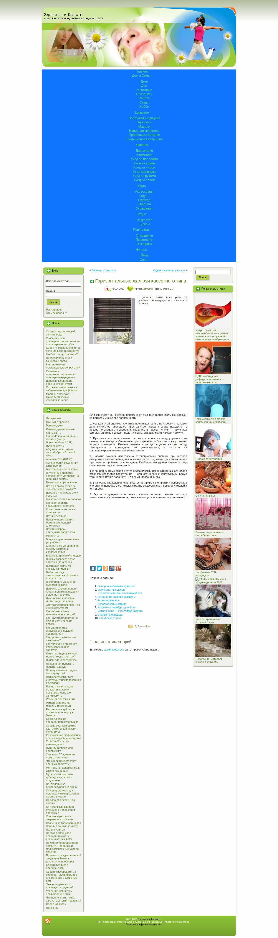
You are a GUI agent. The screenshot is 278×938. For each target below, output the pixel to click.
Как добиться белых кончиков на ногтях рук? (60, 613)
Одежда (144, 200)
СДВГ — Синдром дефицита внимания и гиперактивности (209, 379)
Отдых (142, 214)
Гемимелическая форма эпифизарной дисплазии (210, 421)
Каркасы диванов (108, 600)
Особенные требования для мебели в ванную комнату (63, 825)
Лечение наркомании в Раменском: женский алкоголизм (60, 522)
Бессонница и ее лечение (62, 469)
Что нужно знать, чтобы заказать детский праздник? (63, 899)
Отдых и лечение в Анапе (169, 270)
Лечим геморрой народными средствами (61, 531)
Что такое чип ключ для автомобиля (120, 593)
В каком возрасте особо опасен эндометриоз (60, 561)
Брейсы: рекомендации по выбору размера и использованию (62, 548)
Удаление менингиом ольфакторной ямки (59, 893)
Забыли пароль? (56, 313)
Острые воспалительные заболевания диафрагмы (61, 389)
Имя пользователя (57, 281)
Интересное (53, 418)
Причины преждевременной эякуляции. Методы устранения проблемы (63, 858)
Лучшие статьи (55, 446)
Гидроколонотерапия (208, 459)
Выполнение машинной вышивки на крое (61, 583)
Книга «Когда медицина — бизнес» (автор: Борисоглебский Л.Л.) (62, 439)
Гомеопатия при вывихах (61, 482)
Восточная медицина (144, 118)
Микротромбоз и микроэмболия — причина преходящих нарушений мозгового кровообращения (212, 335)
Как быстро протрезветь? (62, 354)
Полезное (52, 907)
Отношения (144, 235)
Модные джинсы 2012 (209, 582)
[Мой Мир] (111, 568)
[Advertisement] (138, 377)
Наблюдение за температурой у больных (61, 786)
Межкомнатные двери (111, 589)
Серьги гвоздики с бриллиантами (57, 867)
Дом (144, 85)
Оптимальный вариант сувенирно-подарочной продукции (60, 809)
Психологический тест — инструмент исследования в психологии (63, 680)
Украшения (144, 208)
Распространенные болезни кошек (207, 621)
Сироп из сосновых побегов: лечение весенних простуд (63, 349)
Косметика (144, 155)
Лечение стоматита (104, 270)
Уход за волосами (144, 159)
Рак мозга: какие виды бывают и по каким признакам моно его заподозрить (59, 691)
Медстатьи (53, 535)
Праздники (144, 94)
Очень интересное (57, 422)
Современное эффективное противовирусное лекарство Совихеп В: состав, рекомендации (63, 740)
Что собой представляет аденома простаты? (61, 763)
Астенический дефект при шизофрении (62, 464)
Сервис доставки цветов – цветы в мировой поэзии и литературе (62, 728)
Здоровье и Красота (64, 14)
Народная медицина (144, 130)
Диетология (144, 150)
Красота (142, 145)
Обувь (144, 196)
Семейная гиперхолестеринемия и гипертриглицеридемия (61, 374)
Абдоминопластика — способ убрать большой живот (61, 452)
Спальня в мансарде (110, 614)
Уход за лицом (144, 167)
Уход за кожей (144, 163)
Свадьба (144, 204)
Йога (144, 255)
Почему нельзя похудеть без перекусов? (61, 672)
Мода (141, 186)
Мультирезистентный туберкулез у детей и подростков (59, 777)
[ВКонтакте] (93, 568)
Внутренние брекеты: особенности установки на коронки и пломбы (62, 476)
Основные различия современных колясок (59, 818)
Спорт (144, 259)
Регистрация (54, 309)
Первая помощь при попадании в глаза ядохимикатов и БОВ (59, 836)
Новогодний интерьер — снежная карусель (210, 660)
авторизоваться (114, 649)
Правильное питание (144, 135)
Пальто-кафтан (55, 829)
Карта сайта (53, 432)
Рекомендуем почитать (60, 429)
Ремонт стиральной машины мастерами (58, 704)
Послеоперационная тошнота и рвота (59, 360)
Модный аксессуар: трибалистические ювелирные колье (58, 397)
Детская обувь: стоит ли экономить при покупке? (61, 488)
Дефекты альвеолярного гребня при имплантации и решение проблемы (62, 591)
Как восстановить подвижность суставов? (60, 504)
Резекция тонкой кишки (60, 699)
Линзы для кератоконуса (61, 660)
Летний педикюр (56, 516)
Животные (144, 90)
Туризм (144, 224)
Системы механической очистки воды (60, 333)
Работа (144, 98)
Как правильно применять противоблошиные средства (62, 647)
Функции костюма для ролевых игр (59, 749)
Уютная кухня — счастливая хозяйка (120, 611)
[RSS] (47, 921)
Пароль (50, 290)
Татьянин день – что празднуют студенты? (59, 886)
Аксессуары (144, 191)
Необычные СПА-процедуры (206, 574)
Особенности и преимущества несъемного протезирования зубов (63, 341)
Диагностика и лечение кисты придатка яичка (60, 600)
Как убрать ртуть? (110, 618)
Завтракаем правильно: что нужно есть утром (63, 606)
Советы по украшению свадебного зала (209, 534)
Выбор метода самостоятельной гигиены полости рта (62, 575)
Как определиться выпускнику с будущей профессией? (59, 630)
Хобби (144, 106)
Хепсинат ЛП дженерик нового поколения (60, 756)
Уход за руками (144, 176)
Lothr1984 (147, 288)
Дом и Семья (141, 75)
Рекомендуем (54, 425)
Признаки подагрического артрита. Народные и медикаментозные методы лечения (62, 847)
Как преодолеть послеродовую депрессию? (63, 366)
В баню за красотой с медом (63, 555)
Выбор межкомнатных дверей (116, 586)
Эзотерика (144, 244)
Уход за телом (144, 180)
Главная (142, 71)
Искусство (144, 220)
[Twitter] (99, 568)
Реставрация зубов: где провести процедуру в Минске (60, 712)
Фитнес (141, 249)
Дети (144, 81)
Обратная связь (56, 904)
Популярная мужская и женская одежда (60, 665)
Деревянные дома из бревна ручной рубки (59, 382)
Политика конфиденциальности (143, 924)
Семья (144, 102)
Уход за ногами (144, 171)
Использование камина (112, 604)
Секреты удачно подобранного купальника (62, 720)
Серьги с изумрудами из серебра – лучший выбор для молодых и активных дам (61, 876)
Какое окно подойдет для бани (117, 607)
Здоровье (141, 112)
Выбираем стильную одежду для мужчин (58, 567)
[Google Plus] (118, 568)
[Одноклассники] (105, 568)
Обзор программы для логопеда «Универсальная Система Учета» (62, 793)
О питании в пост (206, 495)
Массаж (144, 126)
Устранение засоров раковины (117, 596)
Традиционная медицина (144, 139)
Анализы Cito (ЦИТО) (59, 459)
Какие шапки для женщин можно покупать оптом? (62, 655)
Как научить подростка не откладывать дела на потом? (62, 621)
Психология (142, 229)
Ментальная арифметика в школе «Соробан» (62, 769)
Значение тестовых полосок (63, 499)
